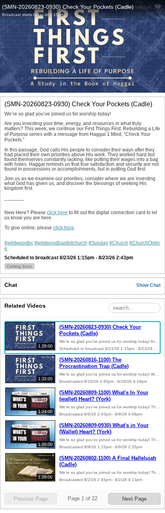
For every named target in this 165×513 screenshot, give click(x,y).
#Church (118, 243)
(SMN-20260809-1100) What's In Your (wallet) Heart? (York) (103, 396)
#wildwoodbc (18, 243)
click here (57, 212)
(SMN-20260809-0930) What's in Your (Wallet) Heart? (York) (104, 428)
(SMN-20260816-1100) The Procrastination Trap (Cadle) (94, 363)
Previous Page (31, 499)
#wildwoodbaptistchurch (60, 243)
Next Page (134, 499)
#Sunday (98, 243)
